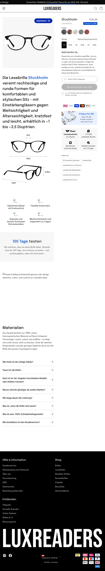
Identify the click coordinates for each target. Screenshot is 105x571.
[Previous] (6, 42)
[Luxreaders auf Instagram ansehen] (4, 555)
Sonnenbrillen (61, 478)
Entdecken (9, 499)
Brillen (58, 465)
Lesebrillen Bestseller (72, 170)
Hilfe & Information (14, 459)
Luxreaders (54, 562)
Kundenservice (9, 465)
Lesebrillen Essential (71, 174)
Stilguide (7, 504)
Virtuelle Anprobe (11, 509)
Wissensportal (9, 521)
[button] (95, 8)
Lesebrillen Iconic (70, 179)
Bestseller (60, 486)
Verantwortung (9, 478)
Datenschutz (8, 486)
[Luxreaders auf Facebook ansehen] (10, 555)
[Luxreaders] (52, 8)
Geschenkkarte (62, 490)
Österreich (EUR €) (50, 557)
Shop (58, 459)
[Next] (50, 42)
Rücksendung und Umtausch (16, 469)
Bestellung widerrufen (13, 490)
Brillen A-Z (8, 517)
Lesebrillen (86, 160)
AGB (5, 482)
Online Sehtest (9, 513)
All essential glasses (71, 160)
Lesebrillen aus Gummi (72, 165)
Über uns (7, 473)
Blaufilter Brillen (62, 473)
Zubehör (59, 482)
